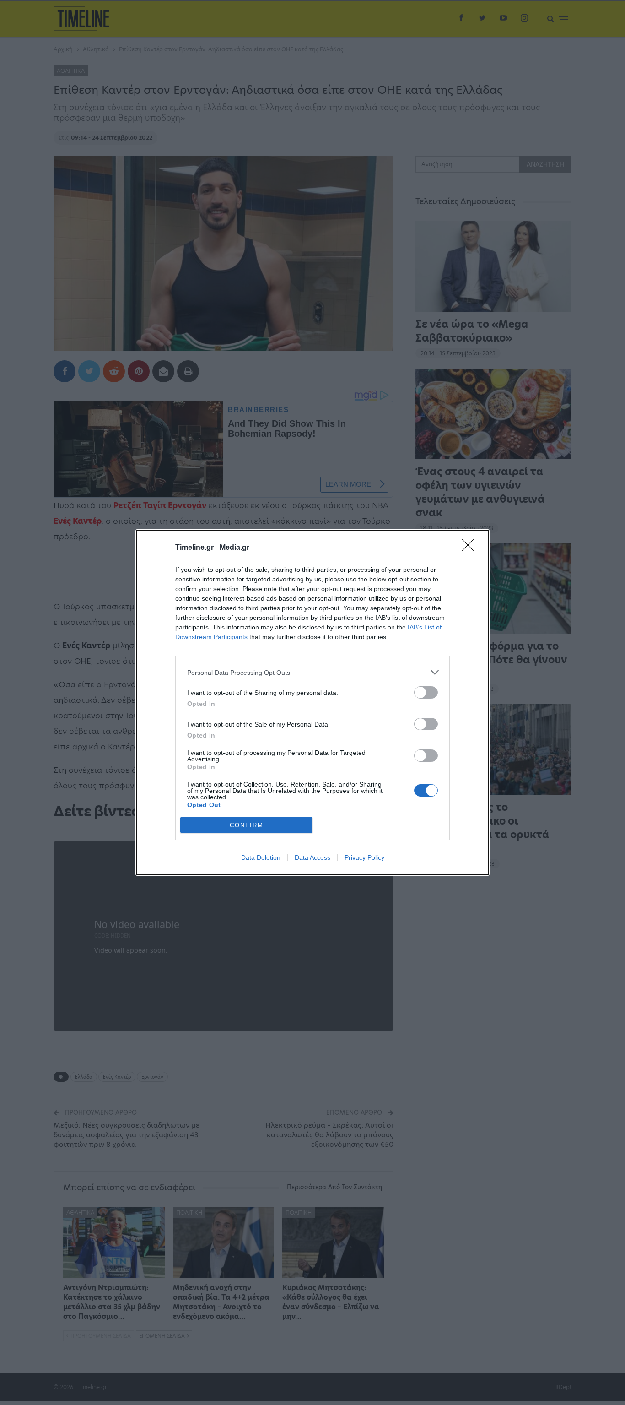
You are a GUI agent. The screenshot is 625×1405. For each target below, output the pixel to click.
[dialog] (312, 702)
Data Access (312, 857)
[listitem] (312, 672)
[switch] (426, 692)
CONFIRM (247, 825)
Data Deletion (260, 857)
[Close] (471, 548)
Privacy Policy (364, 857)
